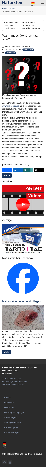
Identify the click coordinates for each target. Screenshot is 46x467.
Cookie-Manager (11, 432)
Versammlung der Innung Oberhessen (11, 25)
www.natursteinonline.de (13, 385)
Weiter (7, 352)
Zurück (7, 175)
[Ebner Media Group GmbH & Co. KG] (12, 2)
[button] (7, 170)
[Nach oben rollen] (42, 463)
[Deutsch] (32, 2)
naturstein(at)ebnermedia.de (14, 382)
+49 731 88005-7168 (11, 379)
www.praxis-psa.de (11, 106)
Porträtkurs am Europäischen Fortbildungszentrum (32, 25)
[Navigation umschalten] (42, 3)
